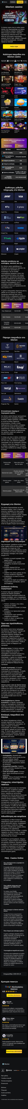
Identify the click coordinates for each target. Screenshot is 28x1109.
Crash (18, 60)
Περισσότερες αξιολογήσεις (14, 1051)
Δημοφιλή (3, 60)
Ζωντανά (11, 60)
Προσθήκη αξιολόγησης (14, 995)
